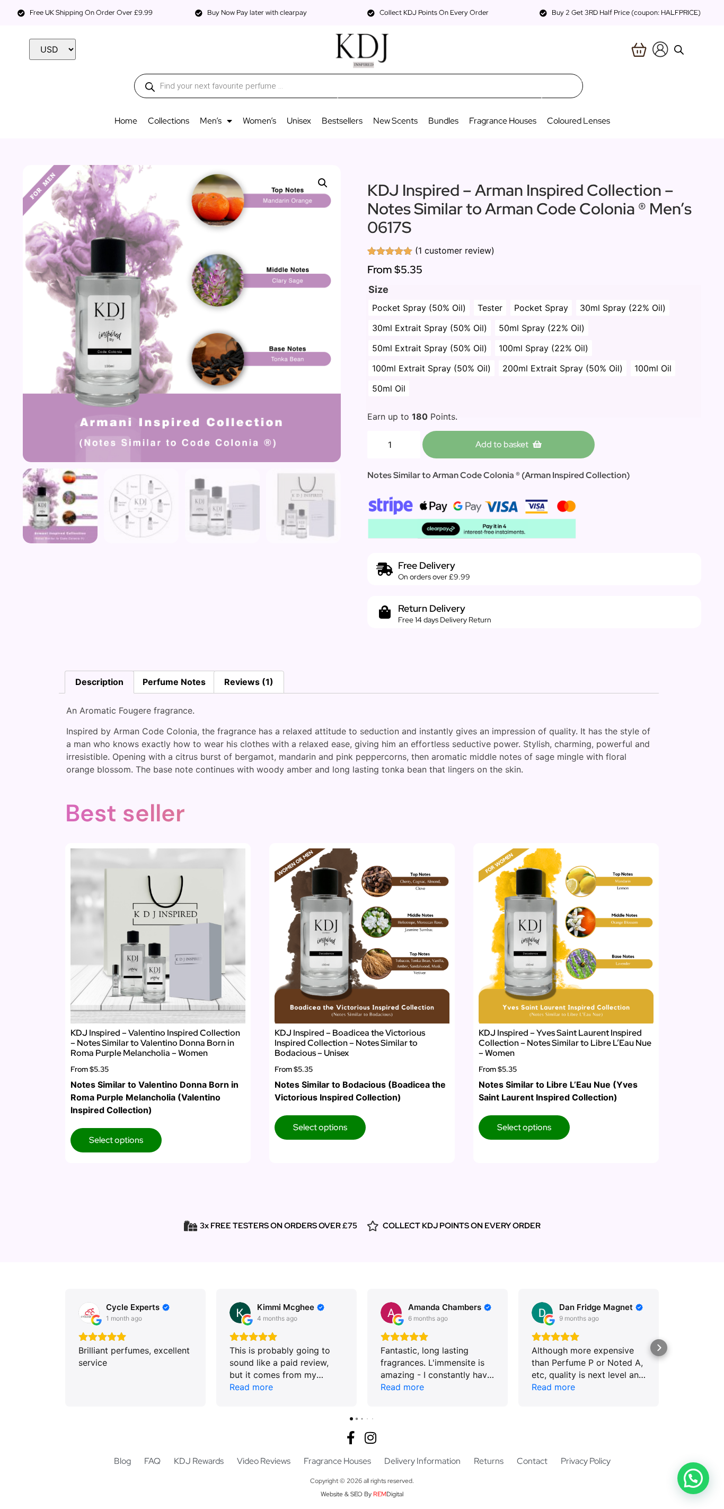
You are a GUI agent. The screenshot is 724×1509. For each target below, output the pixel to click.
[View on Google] (89, 1312)
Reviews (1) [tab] (248, 682)
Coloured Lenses (578, 120)
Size (378, 289)
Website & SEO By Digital (362, 1494)
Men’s (211, 120)
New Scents (395, 120)
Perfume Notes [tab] (174, 682)
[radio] (419, 308)
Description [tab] (99, 682)
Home (125, 120)
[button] (322, 183)
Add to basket (501, 444)
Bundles (443, 120)
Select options (116, 1140)
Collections (168, 120)
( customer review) (455, 250)
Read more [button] (251, 1387)
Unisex (299, 120)
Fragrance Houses (502, 120)
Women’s (259, 120)
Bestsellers (342, 120)
